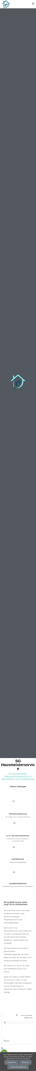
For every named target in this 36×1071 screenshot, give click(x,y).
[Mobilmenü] (33, 3)
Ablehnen (25, 1062)
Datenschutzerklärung (18, 1067)
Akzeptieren (11, 1062)
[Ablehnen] (33, 1062)
